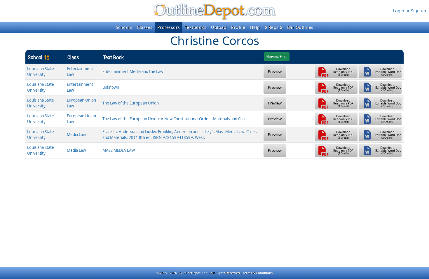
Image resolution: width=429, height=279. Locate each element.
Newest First (276, 56)
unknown (110, 87)
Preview (275, 71)
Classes (145, 27)
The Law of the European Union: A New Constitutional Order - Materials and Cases (175, 118)
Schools (124, 27)
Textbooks (196, 27)
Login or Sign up (409, 10)
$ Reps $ (273, 27)
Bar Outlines (300, 27)
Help (255, 27)
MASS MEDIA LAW (118, 150)
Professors (168, 27)
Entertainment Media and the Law (132, 71)
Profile (238, 27)
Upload (218, 27)
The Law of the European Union (130, 103)
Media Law (76, 134)
